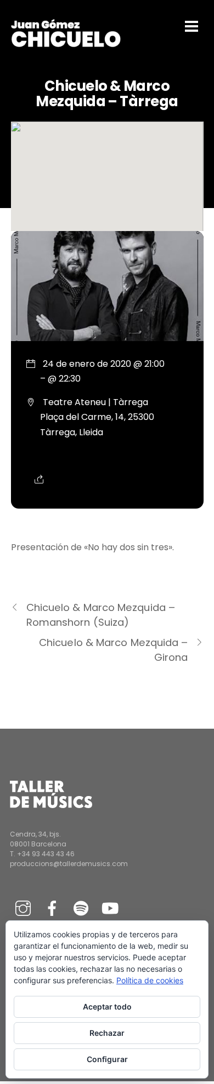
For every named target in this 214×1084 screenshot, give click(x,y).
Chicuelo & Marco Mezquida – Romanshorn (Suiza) (100, 615)
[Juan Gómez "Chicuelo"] (66, 44)
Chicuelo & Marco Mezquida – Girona (113, 650)
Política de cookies (149, 980)
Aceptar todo (107, 1006)
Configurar (107, 1059)
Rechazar (107, 1032)
